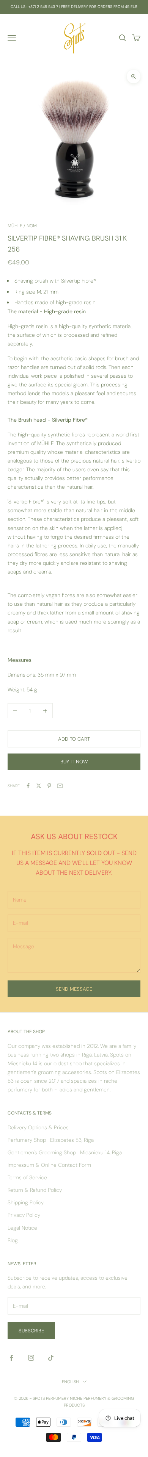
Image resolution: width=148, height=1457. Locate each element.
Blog (13, 1240)
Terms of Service (27, 1177)
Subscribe (31, 1330)
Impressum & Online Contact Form (49, 1165)
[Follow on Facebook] (11, 1358)
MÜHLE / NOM (22, 226)
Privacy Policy (24, 1215)
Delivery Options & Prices (38, 1127)
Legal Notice (22, 1227)
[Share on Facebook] (28, 786)
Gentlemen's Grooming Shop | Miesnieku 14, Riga (65, 1152)
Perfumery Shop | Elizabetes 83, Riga (51, 1140)
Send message (74, 989)
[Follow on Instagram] (31, 1358)
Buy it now (74, 761)
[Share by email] (60, 786)
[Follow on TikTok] (51, 1358)
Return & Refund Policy (35, 1190)
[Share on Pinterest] (49, 786)
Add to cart (74, 739)
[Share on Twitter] (39, 786)
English (70, 1381)
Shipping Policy (26, 1202)
